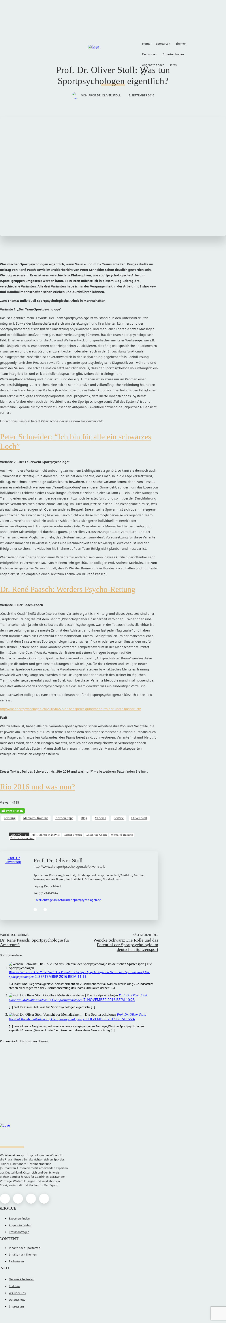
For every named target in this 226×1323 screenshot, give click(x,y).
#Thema (100, 818)
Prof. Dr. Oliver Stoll (105, 95)
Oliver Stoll (139, 818)
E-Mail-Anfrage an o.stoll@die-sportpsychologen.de (67, 900)
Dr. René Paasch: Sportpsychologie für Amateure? (34, 942)
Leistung (10, 818)
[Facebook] (35, 909)
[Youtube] (44, 1199)
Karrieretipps (64, 818)
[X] (31, 1199)
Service (119, 818)
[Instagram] (18, 1199)
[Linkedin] (45, 909)
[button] (143, 73)
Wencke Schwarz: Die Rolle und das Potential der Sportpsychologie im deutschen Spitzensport (125, 945)
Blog (84, 818)
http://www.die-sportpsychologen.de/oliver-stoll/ (69, 866)
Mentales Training (35, 818)
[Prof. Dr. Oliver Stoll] (76, 95)
